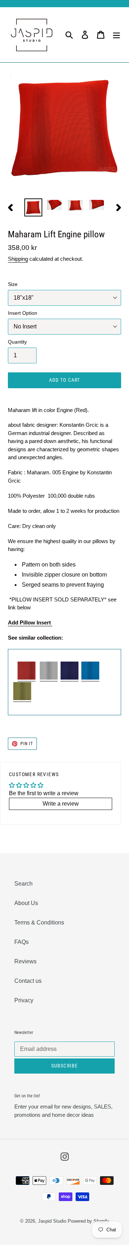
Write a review (61, 804)
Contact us (28, 981)
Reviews (25, 961)
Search (23, 884)
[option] (33, 207)
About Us (26, 903)
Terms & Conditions (39, 922)
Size (13, 284)
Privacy (23, 1000)
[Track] (22, 698)
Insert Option (22, 313)
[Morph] (90, 678)
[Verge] (69, 678)
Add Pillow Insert (30, 622)
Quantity (17, 342)
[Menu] (116, 34)
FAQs (21, 942)
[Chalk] (49, 678)
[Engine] (26, 678)
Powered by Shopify (88, 1221)
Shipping (18, 259)
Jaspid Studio (52, 1221)
